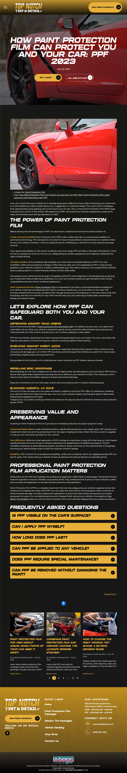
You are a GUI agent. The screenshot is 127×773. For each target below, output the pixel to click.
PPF (45, 198)
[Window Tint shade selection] (100, 624)
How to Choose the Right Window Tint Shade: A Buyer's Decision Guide (97, 644)
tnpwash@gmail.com (103, 724)
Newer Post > (110, 594)
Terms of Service (68, 768)
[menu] (5, 7)
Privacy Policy (57, 768)
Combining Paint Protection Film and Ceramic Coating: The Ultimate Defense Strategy (62, 646)
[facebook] (7, 733)
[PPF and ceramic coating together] (63, 624)
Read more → (16, 674)
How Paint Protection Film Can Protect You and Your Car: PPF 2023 (51, 195)
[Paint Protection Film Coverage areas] (27, 624)
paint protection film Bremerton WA (56, 326)
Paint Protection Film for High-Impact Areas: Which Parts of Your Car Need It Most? (26, 646)
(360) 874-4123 (100, 732)
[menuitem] (64, 704)
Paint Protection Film (35, 192)
